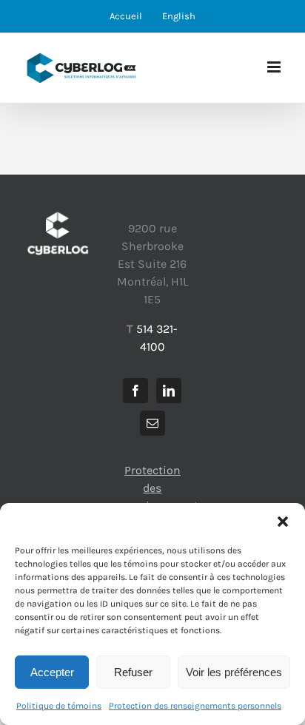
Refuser (133, 672)
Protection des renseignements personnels (195, 706)
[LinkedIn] (168, 390)
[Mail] (152, 423)
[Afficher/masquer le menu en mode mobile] (275, 67)
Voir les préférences (234, 672)
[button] (282, 521)
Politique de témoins (58, 706)
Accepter (52, 672)
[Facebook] (135, 390)
